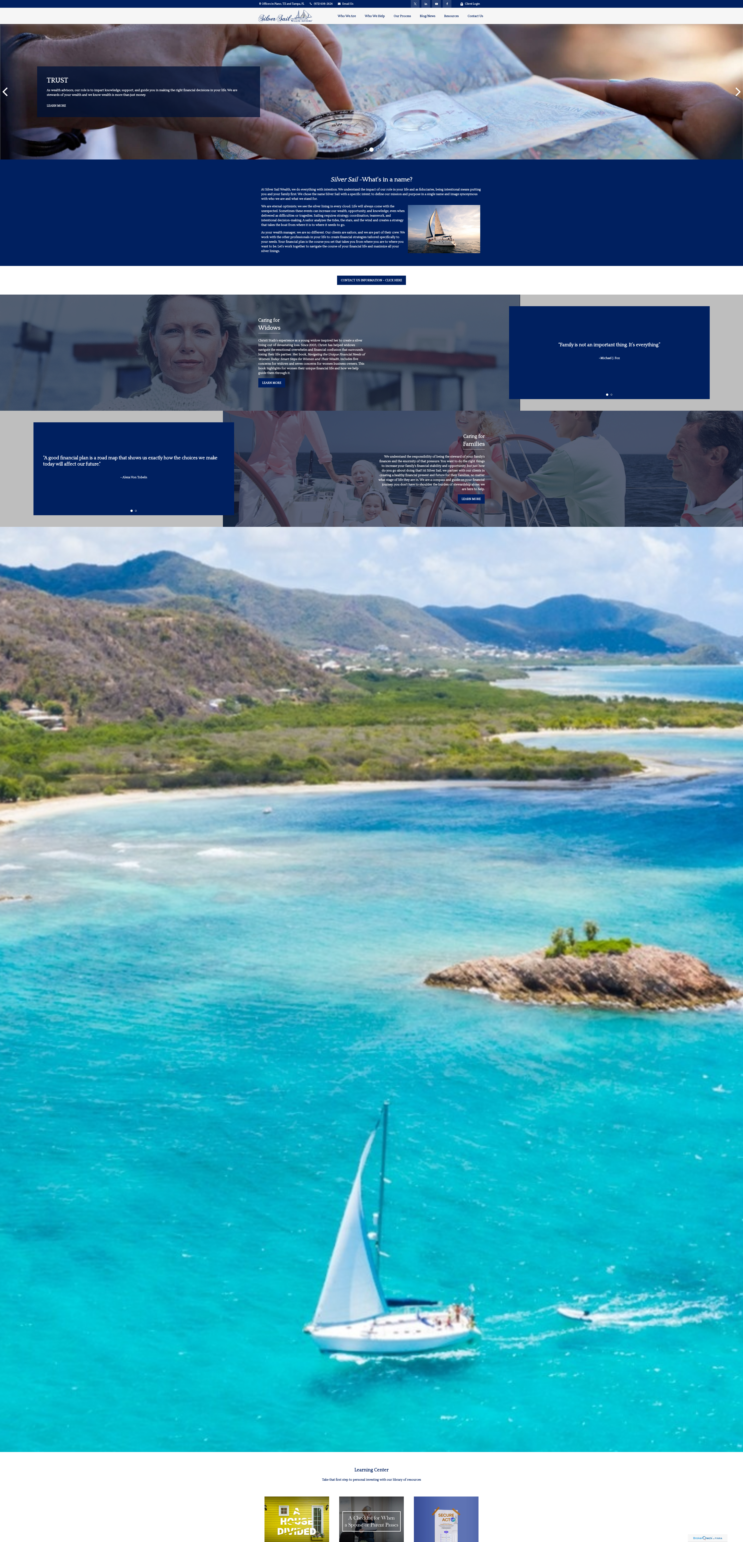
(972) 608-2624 (323, 3)
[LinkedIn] (425, 4)
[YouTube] (436, 4)
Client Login (472, 3)
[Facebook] (447, 4)
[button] (346, 15)
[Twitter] (415, 4)
